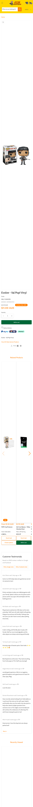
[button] (2, 3)
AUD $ (26, 9)
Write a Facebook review (21, 567)
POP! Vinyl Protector (6, 527)
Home (3, 17)
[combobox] (12, 9)
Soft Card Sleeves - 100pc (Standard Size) (23, 528)
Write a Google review (9, 567)
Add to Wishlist (7, 328)
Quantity (3, 312)
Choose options (9, 542)
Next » (5, 731)
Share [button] (14, 345)
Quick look (9, 538)
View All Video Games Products (10, 342)
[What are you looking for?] (20, 9)
